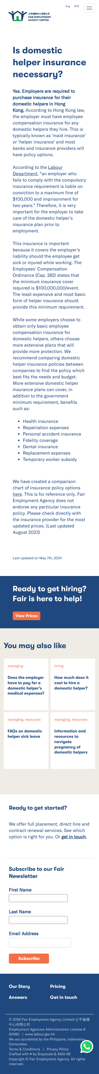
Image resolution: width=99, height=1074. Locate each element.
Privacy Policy (58, 1049)
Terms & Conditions (25, 1049)
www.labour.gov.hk (40, 1034)
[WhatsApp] (87, 1046)
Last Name (20, 911)
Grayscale (45, 1054)
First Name (20, 889)
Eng (67, 6)
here (17, 494)
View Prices (26, 616)
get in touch (73, 836)
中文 (76, 6)
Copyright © (18, 1059)
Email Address (24, 933)
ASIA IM (63, 1054)
